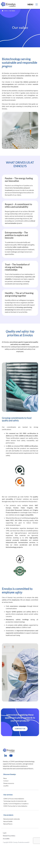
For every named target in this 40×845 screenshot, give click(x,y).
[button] (20, 728)
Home (6, 10)
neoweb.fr (26, 842)
